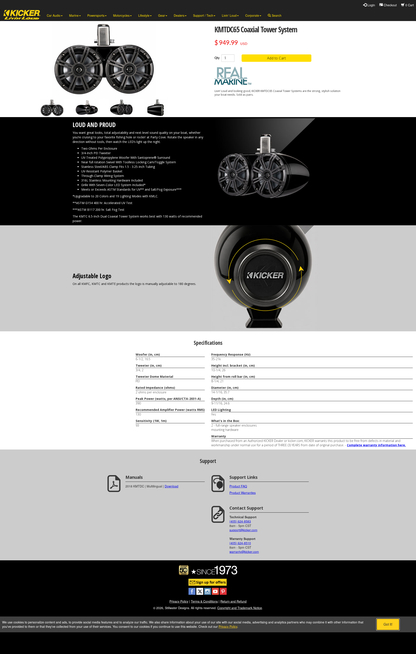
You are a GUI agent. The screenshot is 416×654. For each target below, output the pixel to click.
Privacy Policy (178, 601)
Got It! (388, 624)
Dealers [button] (179, 15)
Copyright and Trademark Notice (239, 608)
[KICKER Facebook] (192, 591)
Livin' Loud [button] (229, 15)
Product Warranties (242, 492)
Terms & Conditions (204, 601)
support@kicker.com (243, 530)
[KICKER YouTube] (216, 591)
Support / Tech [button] (203, 15)
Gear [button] (161, 15)
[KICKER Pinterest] (223, 591)
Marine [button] (74, 15)
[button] (52, 108)
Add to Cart (276, 58)
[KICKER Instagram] (208, 591)
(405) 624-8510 (240, 543)
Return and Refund (233, 601)
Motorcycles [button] (121, 15)
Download (171, 486)
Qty (216, 58)
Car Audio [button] (53, 15)
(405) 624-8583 (240, 521)
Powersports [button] (95, 15)
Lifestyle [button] (144, 15)
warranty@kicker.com (244, 551)
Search (276, 15)
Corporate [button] (252, 15)
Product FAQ (238, 486)
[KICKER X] (200, 591)
